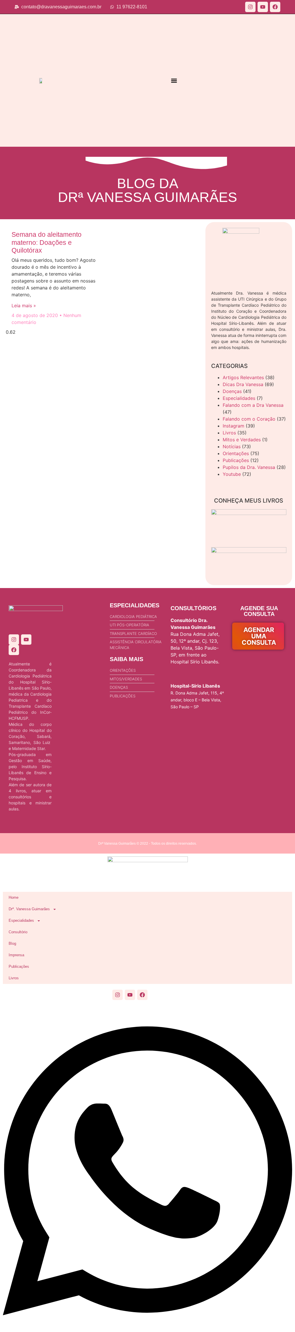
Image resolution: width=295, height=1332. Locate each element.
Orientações (236, 453)
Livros (229, 433)
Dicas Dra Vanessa (243, 384)
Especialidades (239, 398)
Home (13, 897)
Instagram (233, 426)
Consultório (18, 932)
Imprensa (16, 955)
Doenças (232, 391)
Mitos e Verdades (242, 439)
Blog (12, 943)
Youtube (232, 474)
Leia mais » (24, 305)
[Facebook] (275, 7)
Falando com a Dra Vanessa (253, 405)
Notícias (232, 446)
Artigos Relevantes (243, 377)
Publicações (236, 460)
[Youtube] (263, 7)
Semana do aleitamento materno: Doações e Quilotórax (47, 242)
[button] (174, 80)
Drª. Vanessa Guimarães (29, 909)
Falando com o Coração (249, 419)
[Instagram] (250, 7)
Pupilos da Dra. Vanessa (249, 467)
